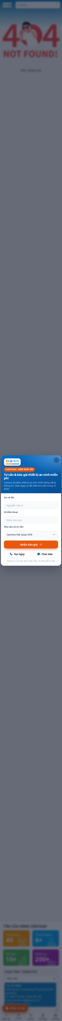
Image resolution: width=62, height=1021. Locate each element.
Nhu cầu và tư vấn (13, 526)
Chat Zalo (47, 554)
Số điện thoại (11, 512)
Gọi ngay (19, 554)
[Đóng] (56, 460)
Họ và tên (9, 497)
